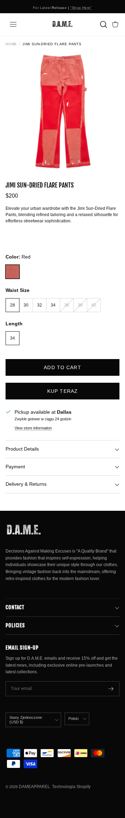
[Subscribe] (111, 688)
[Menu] (13, 24)
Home (11, 44)
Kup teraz (62, 391)
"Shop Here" (81, 7)
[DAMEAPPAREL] (62, 24)
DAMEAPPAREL (34, 786)
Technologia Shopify (71, 786)
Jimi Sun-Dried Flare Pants (52, 44)
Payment (15, 466)
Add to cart (62, 367)
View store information (33, 428)
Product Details (22, 449)
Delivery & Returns (26, 484)
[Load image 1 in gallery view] (62, 110)
